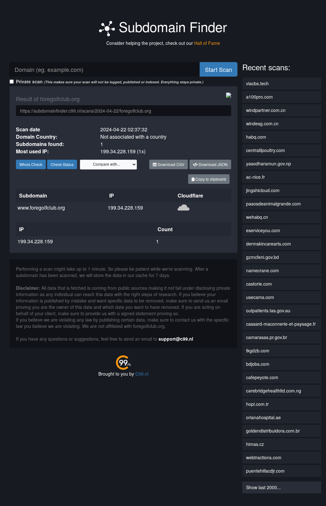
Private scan (109, 81)
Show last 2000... (263, 487)
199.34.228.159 (125, 207)
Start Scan (218, 69)
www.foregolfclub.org (41, 207)
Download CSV (170, 164)
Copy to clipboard (210, 179)
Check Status (62, 164)
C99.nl (141, 374)
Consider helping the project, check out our (163, 43)
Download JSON (213, 164)
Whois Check (30, 164)
